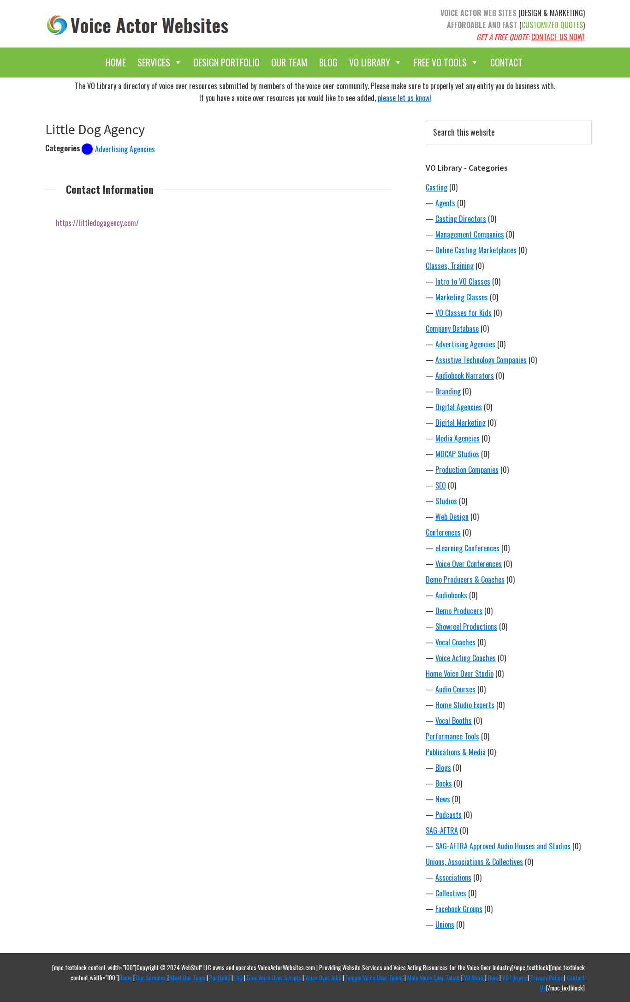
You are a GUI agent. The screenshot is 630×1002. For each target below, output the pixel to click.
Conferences (443, 532)
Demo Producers (458, 610)
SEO (440, 485)
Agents (445, 203)
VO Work (474, 977)
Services (153, 62)
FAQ (238, 977)
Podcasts (448, 814)
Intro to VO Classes (462, 281)
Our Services (151, 977)
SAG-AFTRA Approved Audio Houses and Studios (503, 846)
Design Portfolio (227, 62)
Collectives (450, 893)
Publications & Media (456, 751)
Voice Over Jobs (323, 977)
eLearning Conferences (467, 548)
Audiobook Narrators (464, 375)
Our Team (289, 62)
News (442, 799)
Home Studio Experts (464, 704)
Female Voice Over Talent (374, 977)
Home (116, 62)
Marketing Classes (461, 297)
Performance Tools (452, 736)
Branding (448, 391)
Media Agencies (457, 438)
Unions (444, 924)
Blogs (443, 767)
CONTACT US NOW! (558, 36)
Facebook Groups (458, 908)
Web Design (452, 516)
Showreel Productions (466, 626)
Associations (453, 877)
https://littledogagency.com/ (97, 222)
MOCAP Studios (457, 453)
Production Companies (467, 469)
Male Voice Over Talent (433, 977)
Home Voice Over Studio (459, 673)
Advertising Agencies (465, 344)
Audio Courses (455, 689)
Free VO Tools (440, 62)
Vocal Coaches (455, 642)
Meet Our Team (187, 977)
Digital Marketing (460, 422)
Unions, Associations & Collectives (474, 861)
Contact (506, 62)
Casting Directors (460, 218)
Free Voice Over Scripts (274, 977)
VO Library (369, 62)
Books (443, 783)
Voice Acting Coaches (465, 657)
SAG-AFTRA (442, 830)
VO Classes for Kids (463, 312)
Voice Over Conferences (468, 563)
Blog (328, 62)
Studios (446, 501)
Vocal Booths (453, 720)
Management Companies (469, 234)
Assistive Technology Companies (481, 359)
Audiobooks (451, 595)
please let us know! (404, 97)
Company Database (452, 328)
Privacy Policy (546, 977)
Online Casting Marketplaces (476, 250)
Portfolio (219, 977)
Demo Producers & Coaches (465, 579)
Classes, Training (450, 265)
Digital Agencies (458, 406)
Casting (436, 187)
